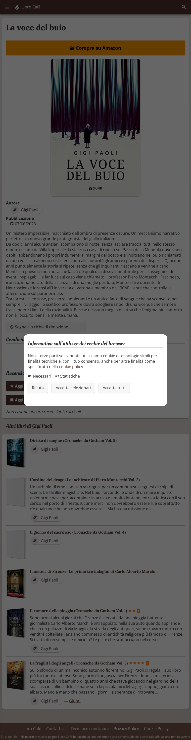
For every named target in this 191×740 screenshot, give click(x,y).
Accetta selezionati (73, 387)
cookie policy (71, 366)
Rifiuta (38, 387)
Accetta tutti (114, 387)
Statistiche (69, 376)
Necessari (41, 376)
